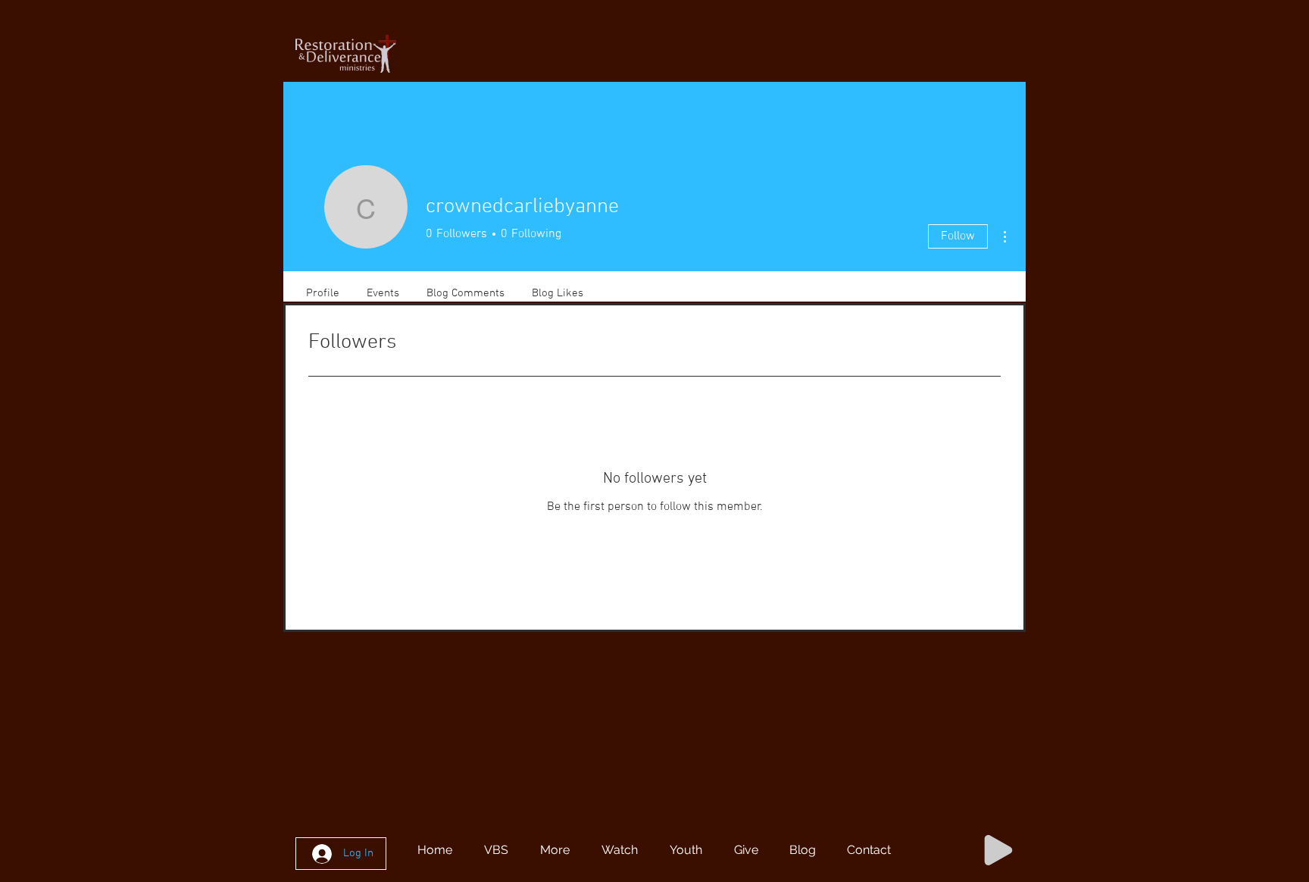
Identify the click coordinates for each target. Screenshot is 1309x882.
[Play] (998, 850)
